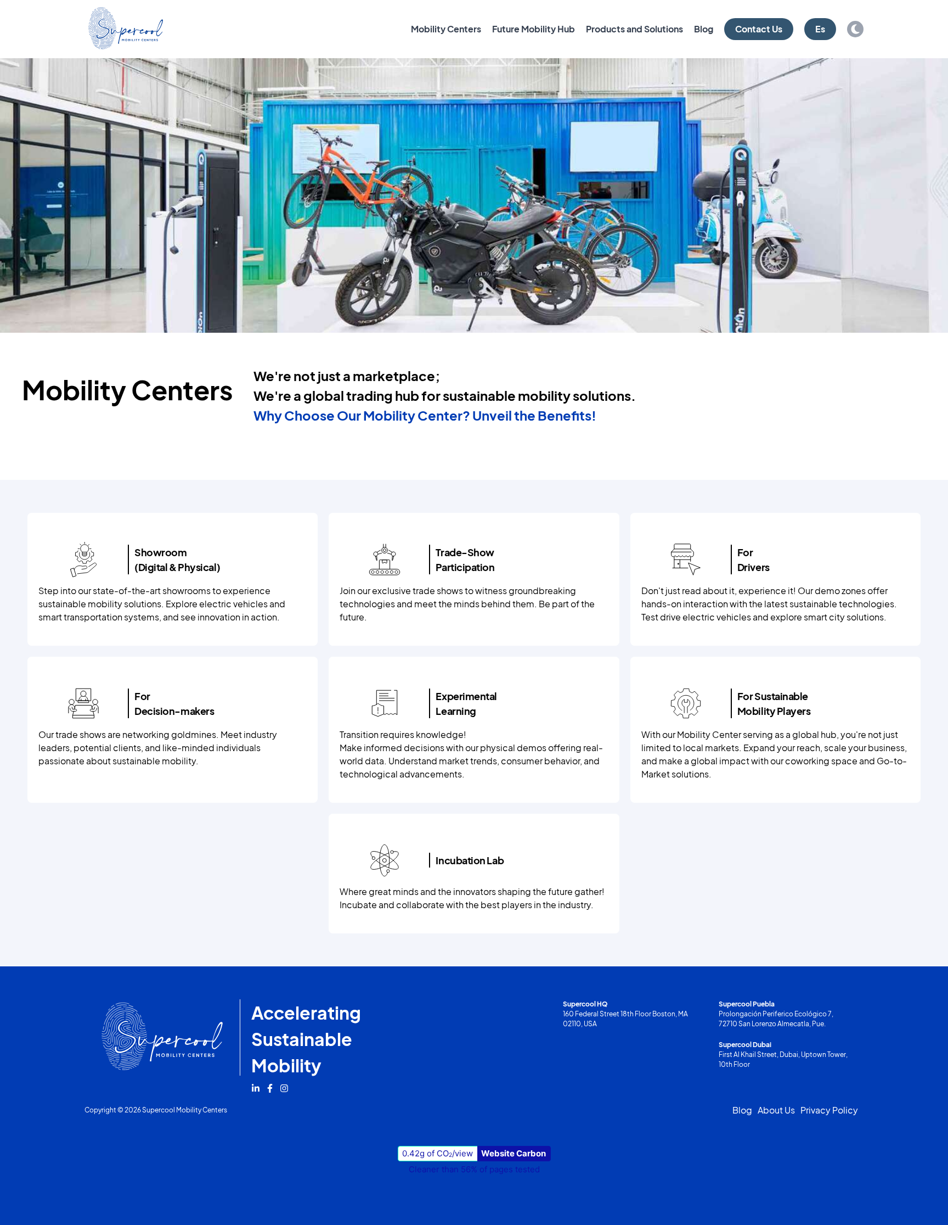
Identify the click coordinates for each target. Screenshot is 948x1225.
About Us (776, 1110)
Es (820, 29)
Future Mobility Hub (533, 29)
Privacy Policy (829, 1110)
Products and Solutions (634, 29)
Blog (703, 29)
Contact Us (758, 29)
